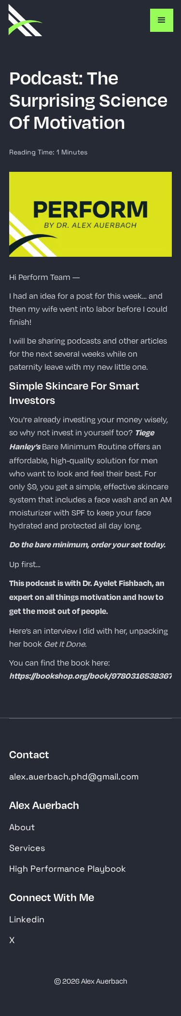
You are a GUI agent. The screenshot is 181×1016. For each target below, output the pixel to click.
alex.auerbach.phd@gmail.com (74, 776)
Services (27, 847)
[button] (161, 20)
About (22, 827)
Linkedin (26, 919)
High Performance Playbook (67, 868)
